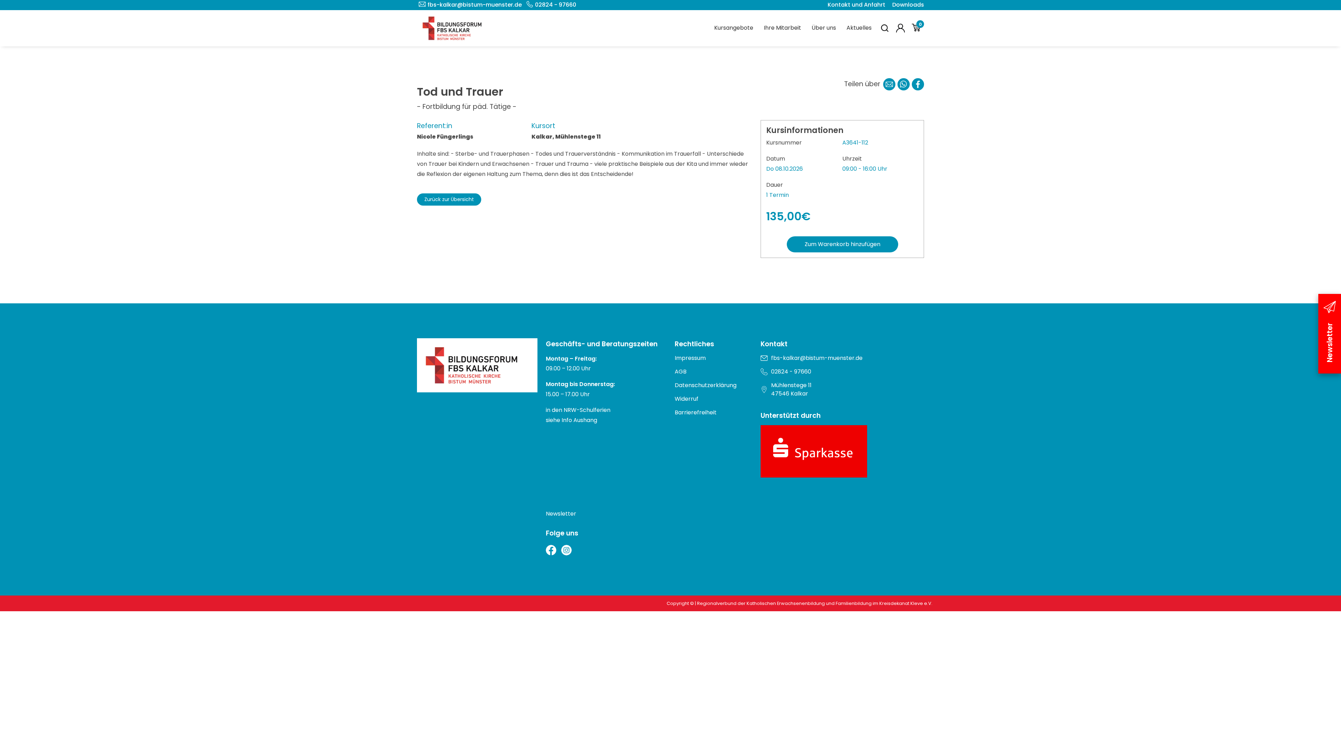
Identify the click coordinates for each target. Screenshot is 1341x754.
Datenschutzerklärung (706, 385)
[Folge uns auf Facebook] (551, 550)
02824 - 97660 (555, 5)
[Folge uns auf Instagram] (566, 550)
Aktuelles (859, 28)
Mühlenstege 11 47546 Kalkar (791, 389)
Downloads (908, 5)
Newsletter (561, 514)
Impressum (690, 358)
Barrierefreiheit (696, 412)
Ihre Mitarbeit (782, 28)
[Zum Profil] (900, 28)
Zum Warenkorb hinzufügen (842, 244)
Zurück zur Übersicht (449, 199)
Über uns (824, 28)
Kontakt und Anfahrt (856, 5)
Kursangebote (733, 28)
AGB (681, 372)
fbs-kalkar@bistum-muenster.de (474, 5)
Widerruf (686, 399)
